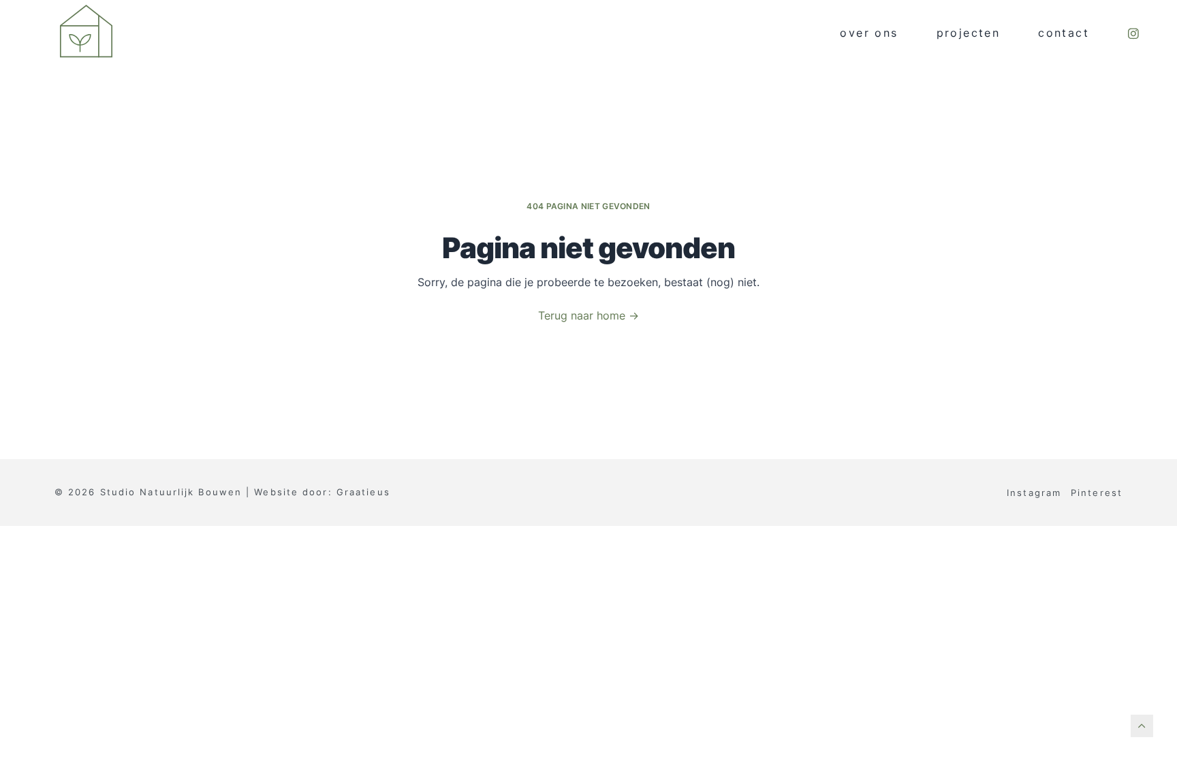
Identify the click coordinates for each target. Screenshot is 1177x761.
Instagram (1034, 492)
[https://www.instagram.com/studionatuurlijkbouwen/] (1133, 34)
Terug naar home (588, 315)
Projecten (969, 33)
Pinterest (1097, 492)
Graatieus (363, 491)
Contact (1063, 33)
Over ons (869, 33)
